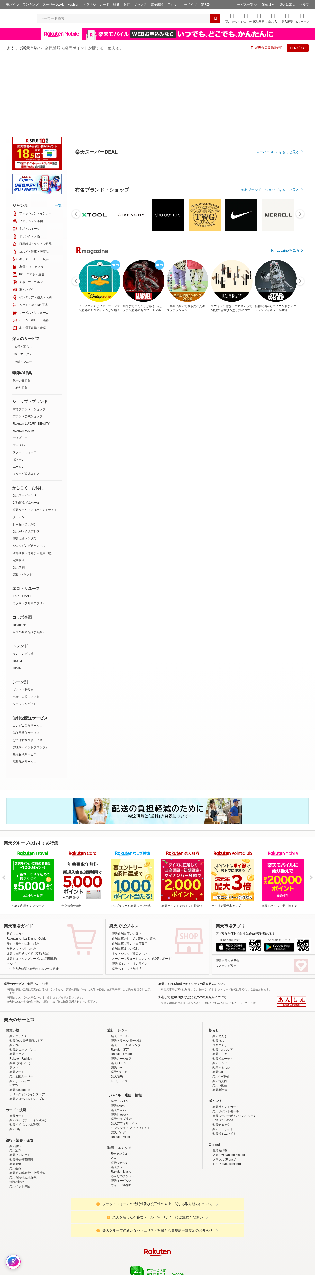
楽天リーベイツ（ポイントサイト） (36, 435)
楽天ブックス (18, 962)
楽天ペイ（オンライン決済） (28, 1046)
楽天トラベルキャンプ (126, 971)
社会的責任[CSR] (158, 1217)
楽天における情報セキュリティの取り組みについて (192, 909)
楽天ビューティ (222, 984)
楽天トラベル (120, 962)
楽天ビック (16, 980)
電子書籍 (157, 4)
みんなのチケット (123, 1102)
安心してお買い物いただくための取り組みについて (192, 923)
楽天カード (16, 1041)
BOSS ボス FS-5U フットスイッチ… (256, 406)
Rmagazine (20, 551)
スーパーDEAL (53, 4)
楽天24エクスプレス (26, 457)
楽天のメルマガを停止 (44, 894)
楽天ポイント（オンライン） (131, 889)
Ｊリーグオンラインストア (27, 1020)
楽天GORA (118, 989)
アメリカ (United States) (228, 1081)
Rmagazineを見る (285, 577)
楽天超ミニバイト (224, 1059)
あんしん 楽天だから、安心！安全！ (291, 927)
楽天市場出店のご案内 (127, 859)
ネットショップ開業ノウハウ (131, 879)
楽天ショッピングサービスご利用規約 (32, 884)
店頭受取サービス (24, 680)
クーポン (19, 443)
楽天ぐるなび (221, 993)
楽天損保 (15, 1090)
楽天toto (116, 993)
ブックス (140, 4)
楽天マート (16, 998)
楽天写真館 (219, 1007)
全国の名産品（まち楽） (29, 558)
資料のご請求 (147, 864)
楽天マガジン (120, 1088)
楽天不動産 (219, 1011)
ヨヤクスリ (219, 971)
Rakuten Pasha (222, 1046)
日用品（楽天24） (25, 450)
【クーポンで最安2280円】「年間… (227, 406)
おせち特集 (20, 313)
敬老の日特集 (22, 306)
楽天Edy (14, 1055)
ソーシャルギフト (24, 630)
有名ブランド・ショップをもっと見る (270, 301)
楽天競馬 (117, 1002)
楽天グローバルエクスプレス (28, 1024)
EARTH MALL (22, 522)
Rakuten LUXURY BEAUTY (31, 349)
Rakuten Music (121, 1097)
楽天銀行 (15, 1072)
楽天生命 (15, 1094)
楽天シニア (219, 980)
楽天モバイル (120, 1027)
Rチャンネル (119, 1079)
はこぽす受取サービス (27, 666)
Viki (113, 1084)
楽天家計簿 (219, 1016)
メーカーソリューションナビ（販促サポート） (143, 884)
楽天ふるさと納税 (24, 464)
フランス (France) (224, 1085)
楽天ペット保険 (19, 1112)
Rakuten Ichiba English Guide (27, 864)
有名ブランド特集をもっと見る (275, 512)
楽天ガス (218, 966)
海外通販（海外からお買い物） (33, 479)
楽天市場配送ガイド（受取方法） (29, 879)
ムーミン (19, 392)
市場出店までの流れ (125, 874)
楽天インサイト (222, 1055)
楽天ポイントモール (225, 1037)
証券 (116, 4)
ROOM (17, 587)
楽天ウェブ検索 (121, 1045)
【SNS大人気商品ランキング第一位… (90, 406)
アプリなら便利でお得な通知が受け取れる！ (245, 859)
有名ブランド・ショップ (29, 335)
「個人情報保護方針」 (68, 927)
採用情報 (201, 1217)
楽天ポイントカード (225, 1033)
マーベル (19, 371)
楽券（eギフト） (24, 500)
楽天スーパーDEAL (25, 421)
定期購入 (19, 486)
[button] (246, 18)
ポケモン (19, 385)
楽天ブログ (118, 1058)
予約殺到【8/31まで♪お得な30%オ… (201, 406)
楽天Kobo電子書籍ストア (26, 966)
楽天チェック (221, 1050)
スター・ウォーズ (24, 378)
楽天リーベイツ (19, 1007)
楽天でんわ (118, 1036)
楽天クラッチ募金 (227, 886)
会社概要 (87, 1217)
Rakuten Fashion (24, 356)
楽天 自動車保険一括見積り (27, 1098)
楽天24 (206, 4)
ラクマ (172, 4)
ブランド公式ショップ (27, 342)
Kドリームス (119, 1007)
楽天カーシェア (121, 984)
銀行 (127, 4)
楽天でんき (219, 962)
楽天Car (217, 998)
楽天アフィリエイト (124, 1049)
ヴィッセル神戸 (121, 1111)
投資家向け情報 (106, 1217)
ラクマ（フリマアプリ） (29, 529)
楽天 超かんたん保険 (23, 1103)
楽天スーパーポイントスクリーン (234, 1041)
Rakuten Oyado (121, 980)
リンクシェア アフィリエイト (130, 1053)
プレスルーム (182, 1217)
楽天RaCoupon (19, 1016)
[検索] (215, 18)
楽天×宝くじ (119, 998)
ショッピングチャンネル (29, 471)
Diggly (17, 594)
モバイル (12, 4)
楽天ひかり (118, 1031)
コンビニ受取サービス (27, 651)
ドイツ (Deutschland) (226, 1090)
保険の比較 (16, 1108)
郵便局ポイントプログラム (30, 673)
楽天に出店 (288, 4)
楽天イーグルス (121, 1106)
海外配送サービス (24, 687)
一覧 (58, 131)
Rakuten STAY (120, 975)
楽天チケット (120, 1093)
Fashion (73, 4)
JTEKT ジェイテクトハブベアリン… (283, 406)
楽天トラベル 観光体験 (126, 966)
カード (104, 4)
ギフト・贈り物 (23, 615)
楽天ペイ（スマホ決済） (25, 1050)
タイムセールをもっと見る (278, 436)
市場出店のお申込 (124, 864)
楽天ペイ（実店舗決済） (128, 894)
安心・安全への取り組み (23, 869)
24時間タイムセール (26, 428)
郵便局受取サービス (26, 658)
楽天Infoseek (119, 1040)
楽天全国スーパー (21, 1002)
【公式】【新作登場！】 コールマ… (173, 406)
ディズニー (20, 364)
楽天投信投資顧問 (21, 1085)
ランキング (31, 4)
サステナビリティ (227, 891)
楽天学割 (19, 493)
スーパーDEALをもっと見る (277, 127)
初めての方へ (15, 859)
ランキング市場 (23, 579)
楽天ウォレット (19, 1081)
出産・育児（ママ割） (27, 622)
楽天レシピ (219, 989)
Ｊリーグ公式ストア (26, 399)
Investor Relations (131, 1217)
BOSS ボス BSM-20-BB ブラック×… (146, 406)
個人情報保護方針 (222, 1217)
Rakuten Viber (120, 1063)
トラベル (89, 4)
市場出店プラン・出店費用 (129, 869)
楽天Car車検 (220, 1002)
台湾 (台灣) (219, 1076)
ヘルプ (304, 4)
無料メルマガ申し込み (21, 874)
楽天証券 (15, 1076)
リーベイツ (189, 4)
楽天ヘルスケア (222, 975)
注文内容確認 (18, 894)
